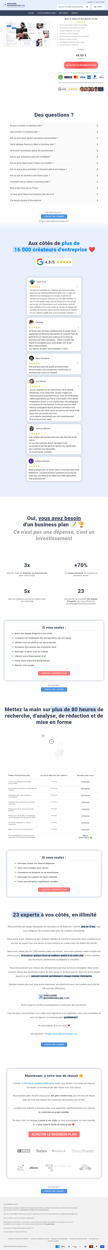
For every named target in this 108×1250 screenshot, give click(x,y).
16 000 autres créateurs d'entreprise (38, 1083)
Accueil (31, 13)
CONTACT (75, 13)
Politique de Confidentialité (59, 1239)
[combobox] (73, 7)
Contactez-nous (94, 1239)
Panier (99, 7)
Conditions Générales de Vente (39, 1239)
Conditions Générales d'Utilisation (18, 1239)
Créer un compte (100, 2)
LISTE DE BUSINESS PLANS (47, 13)
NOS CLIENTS (63, 13)
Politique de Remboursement (78, 1239)
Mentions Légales (53, 1241)
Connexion (90, 2)
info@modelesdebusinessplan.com (61, 1034)
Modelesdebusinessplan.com (17, 1246)
